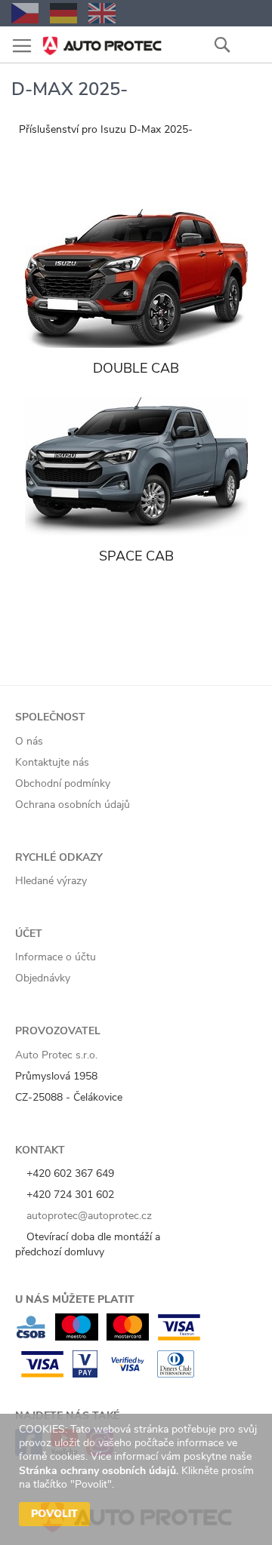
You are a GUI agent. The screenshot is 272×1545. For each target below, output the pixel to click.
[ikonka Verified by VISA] (127, 1374)
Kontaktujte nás (52, 762)
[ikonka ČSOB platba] (31, 1337)
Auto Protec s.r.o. (56, 1055)
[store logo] (102, 41)
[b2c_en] (102, 13)
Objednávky (42, 978)
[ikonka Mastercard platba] (128, 1337)
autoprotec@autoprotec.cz (87, 1216)
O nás (29, 741)
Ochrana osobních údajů (72, 804)
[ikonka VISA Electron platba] (178, 1337)
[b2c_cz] (25, 13)
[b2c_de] (63, 13)
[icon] (249, 44)
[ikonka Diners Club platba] (175, 1374)
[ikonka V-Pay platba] (85, 1374)
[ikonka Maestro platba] (76, 1337)
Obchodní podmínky (62, 783)
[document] (138, 1479)
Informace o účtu (55, 957)
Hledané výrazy (51, 881)
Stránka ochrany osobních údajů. (98, 1471)
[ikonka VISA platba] (42, 1374)
